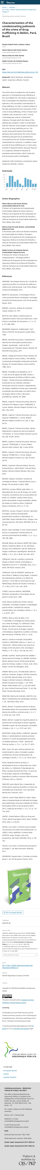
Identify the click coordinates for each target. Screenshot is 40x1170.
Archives (12, 7)
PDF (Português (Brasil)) (13, 912)
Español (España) (9, 1077)
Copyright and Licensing (21, 1029)
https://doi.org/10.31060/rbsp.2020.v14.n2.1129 (20, 72)
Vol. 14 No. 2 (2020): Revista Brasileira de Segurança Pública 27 (19, 11)
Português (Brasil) (10, 1071)
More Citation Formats (11, 955)
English (6, 1074)
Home (4, 7)
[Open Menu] (2, 2)
